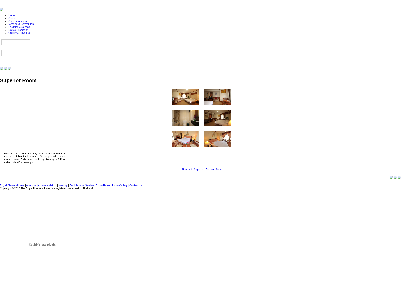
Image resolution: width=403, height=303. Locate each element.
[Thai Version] (1, 69)
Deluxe (210, 169)
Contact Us (135, 185)
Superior (199, 169)
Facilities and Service (81, 185)
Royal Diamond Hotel (12, 185)
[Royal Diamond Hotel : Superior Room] (185, 106)
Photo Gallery (119, 185)
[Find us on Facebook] (399, 178)
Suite (219, 169)
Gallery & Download (19, 32)
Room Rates (103, 185)
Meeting (63, 185)
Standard (187, 169)
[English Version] (5, 69)
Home (11, 15)
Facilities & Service (19, 27)
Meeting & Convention (21, 24)
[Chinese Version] (9, 69)
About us (13, 18)
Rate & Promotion (18, 29)
